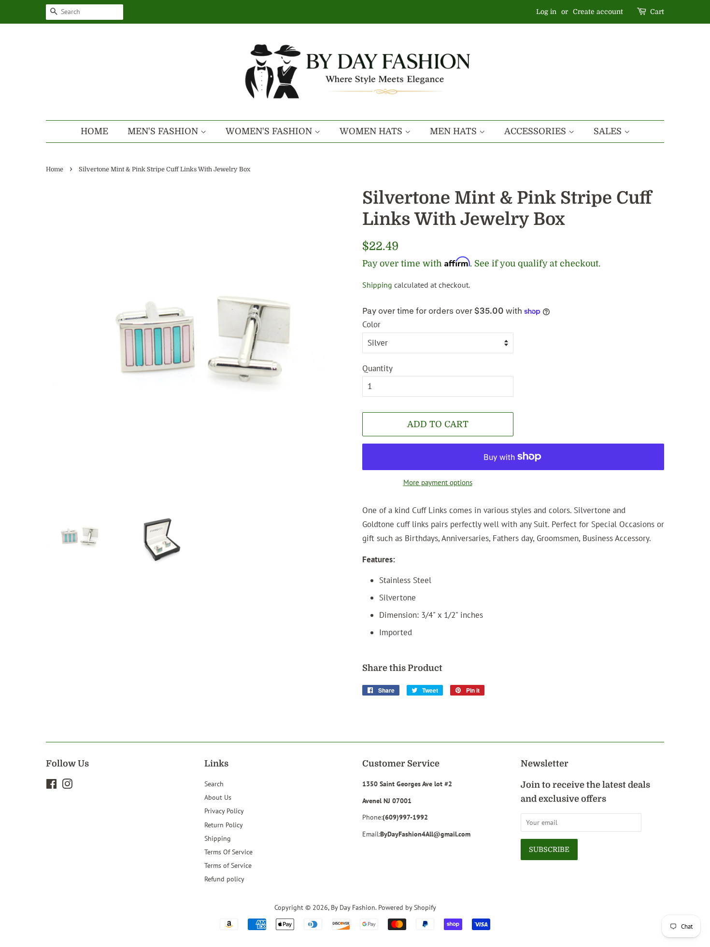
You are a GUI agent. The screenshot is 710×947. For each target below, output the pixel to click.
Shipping (377, 285)
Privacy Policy (224, 810)
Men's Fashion (164, 131)
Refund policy (224, 878)
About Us (217, 797)
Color (371, 324)
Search (214, 783)
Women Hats (372, 131)
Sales (609, 131)
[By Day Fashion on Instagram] (67, 785)
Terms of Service (228, 865)
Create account (598, 11)
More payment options (437, 482)
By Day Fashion (353, 907)
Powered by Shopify (407, 907)
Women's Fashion (270, 131)
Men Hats (454, 131)
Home (94, 131)
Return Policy (223, 824)
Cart (657, 11)
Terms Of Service (228, 851)
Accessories (536, 131)
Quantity (377, 368)
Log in (546, 11)
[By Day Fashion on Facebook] (51, 785)
